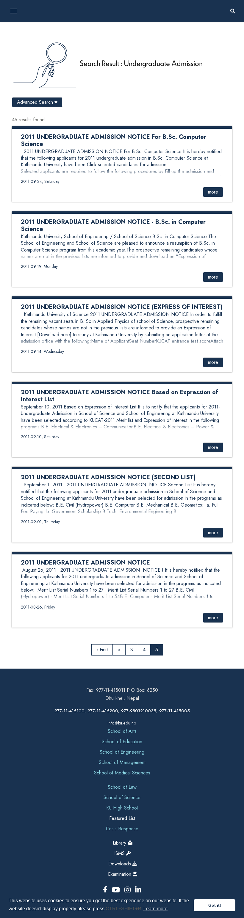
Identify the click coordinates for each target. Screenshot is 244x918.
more (213, 191)
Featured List (122, 818)
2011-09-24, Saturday (40, 181)
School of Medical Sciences (122, 772)
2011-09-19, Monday (39, 266)
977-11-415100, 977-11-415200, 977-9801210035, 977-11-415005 (122, 711)
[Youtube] (117, 890)
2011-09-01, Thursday (40, 522)
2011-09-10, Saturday (40, 437)
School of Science (122, 797)
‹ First (102, 649)
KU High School (122, 807)
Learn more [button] (155, 908)
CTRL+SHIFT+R (124, 908)
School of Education (122, 741)
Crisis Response (122, 828)
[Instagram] (128, 890)
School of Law (122, 787)
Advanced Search (35, 102)
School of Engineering (122, 752)
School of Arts (122, 731)
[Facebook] (106, 890)
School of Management (122, 762)
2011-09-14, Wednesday (42, 351)
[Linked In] (138, 890)
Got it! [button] (214, 905)
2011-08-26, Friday (38, 607)
